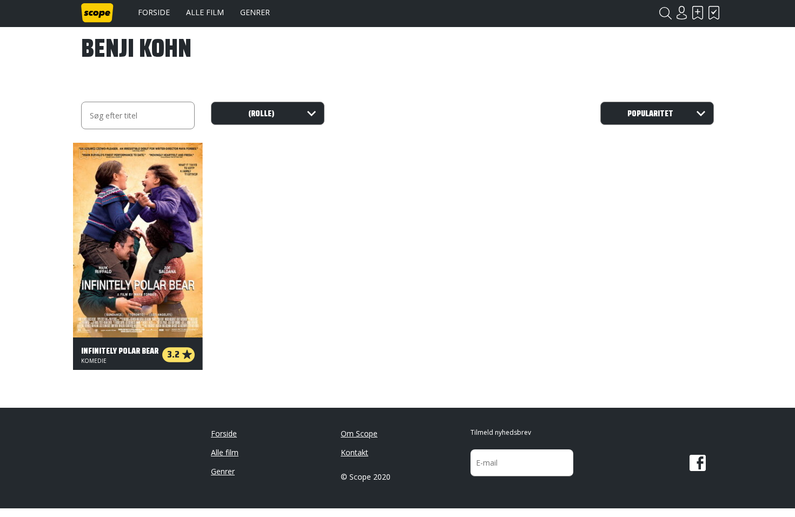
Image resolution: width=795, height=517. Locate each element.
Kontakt (354, 452)
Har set (714, 12)
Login (681, 12)
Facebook (698, 463)
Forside (154, 12)
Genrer (255, 12)
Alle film (205, 12)
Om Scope (359, 433)
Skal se (698, 12)
